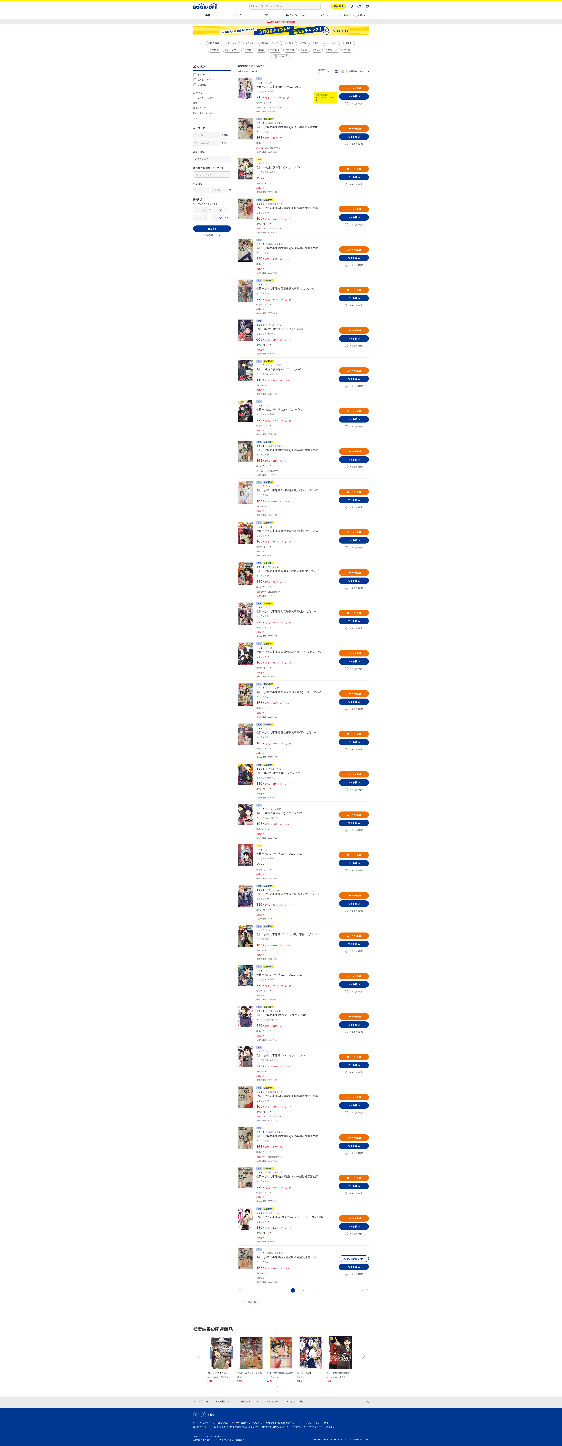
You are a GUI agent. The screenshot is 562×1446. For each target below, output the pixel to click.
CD (266, 15)
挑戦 (249, 50)
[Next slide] (363, 1356)
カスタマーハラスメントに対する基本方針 (211, 1427)
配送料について (225, 1401)
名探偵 (275, 50)
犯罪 (317, 50)
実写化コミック (270, 43)
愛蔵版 (215, 50)
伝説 (304, 43)
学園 (347, 50)
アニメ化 (232, 43)
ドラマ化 (249, 43)
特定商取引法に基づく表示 (246, 1427)
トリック (332, 43)
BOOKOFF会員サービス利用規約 (246, 1423)
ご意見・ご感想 (296, 1401)
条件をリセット (212, 235)
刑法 (317, 43)
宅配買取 (338, 6)
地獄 (261, 50)
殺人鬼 (290, 50)
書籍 (207, 15)
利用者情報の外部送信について (275, 1427)
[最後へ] (367, 1290)
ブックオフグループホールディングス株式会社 (312, 1427)
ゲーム (324, 15)
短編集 (348, 43)
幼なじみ (332, 50)
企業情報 (222, 1423)
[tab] (278, 1387)
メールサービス (274, 1401)
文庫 (304, 50)
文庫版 (290, 43)
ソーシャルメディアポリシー (311, 1423)
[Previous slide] (199, 1356)
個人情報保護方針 (285, 1423)
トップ (241, 1302)
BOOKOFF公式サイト (202, 1423)
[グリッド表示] (342, 71)
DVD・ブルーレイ (295, 15)
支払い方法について (249, 1401)
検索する (212, 228)
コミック (237, 15)
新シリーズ (281, 56)
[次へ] (362, 1290)
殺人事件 (214, 43)
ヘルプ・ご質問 (203, 1401)
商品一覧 (252, 1302)
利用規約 (270, 1423)
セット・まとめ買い (354, 15)
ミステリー (233, 50)
